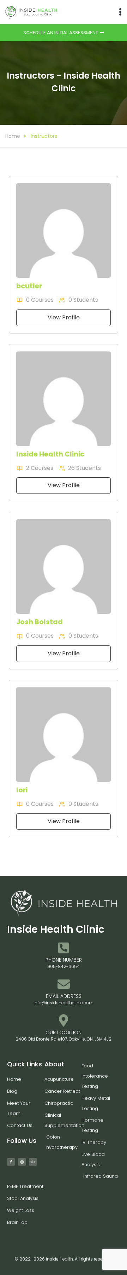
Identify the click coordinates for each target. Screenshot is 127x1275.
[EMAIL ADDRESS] (64, 984)
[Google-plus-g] (33, 1162)
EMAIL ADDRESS (63, 996)
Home (12, 136)
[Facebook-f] (11, 1162)
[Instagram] (22, 1162)
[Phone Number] (64, 948)
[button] (120, 12)
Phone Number (64, 959)
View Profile (64, 317)
